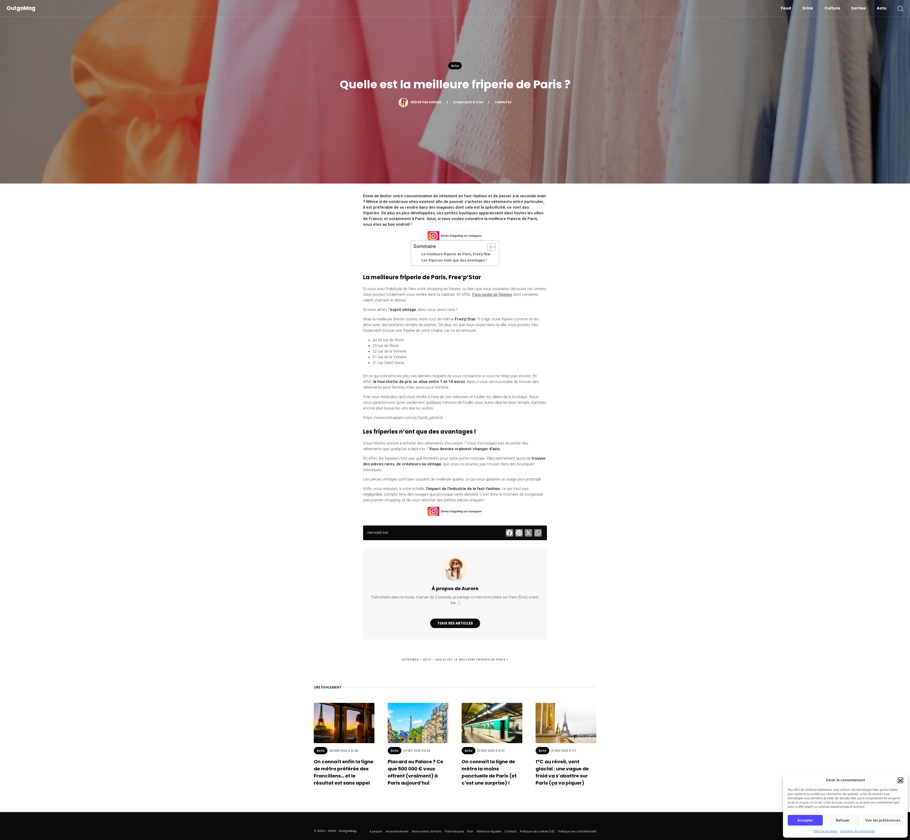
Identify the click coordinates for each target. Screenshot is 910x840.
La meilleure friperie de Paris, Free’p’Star (456, 254)
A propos (375, 831)
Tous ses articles (455, 623)
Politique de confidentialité (577, 831)
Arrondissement (397, 831)
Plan (470, 831)
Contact (511, 831)
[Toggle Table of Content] (489, 247)
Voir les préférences (882, 820)
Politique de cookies (825, 831)
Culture (832, 8)
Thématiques (454, 831)
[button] (900, 780)
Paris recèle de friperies (492, 294)
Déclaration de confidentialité (857, 831)
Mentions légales (489, 831)
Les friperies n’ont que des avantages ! (454, 260)
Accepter (805, 820)
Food (786, 8)
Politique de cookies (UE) (537, 831)
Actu (882, 8)
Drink (807, 8)
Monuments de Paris (426, 831)
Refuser (843, 820)
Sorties (858, 8)
